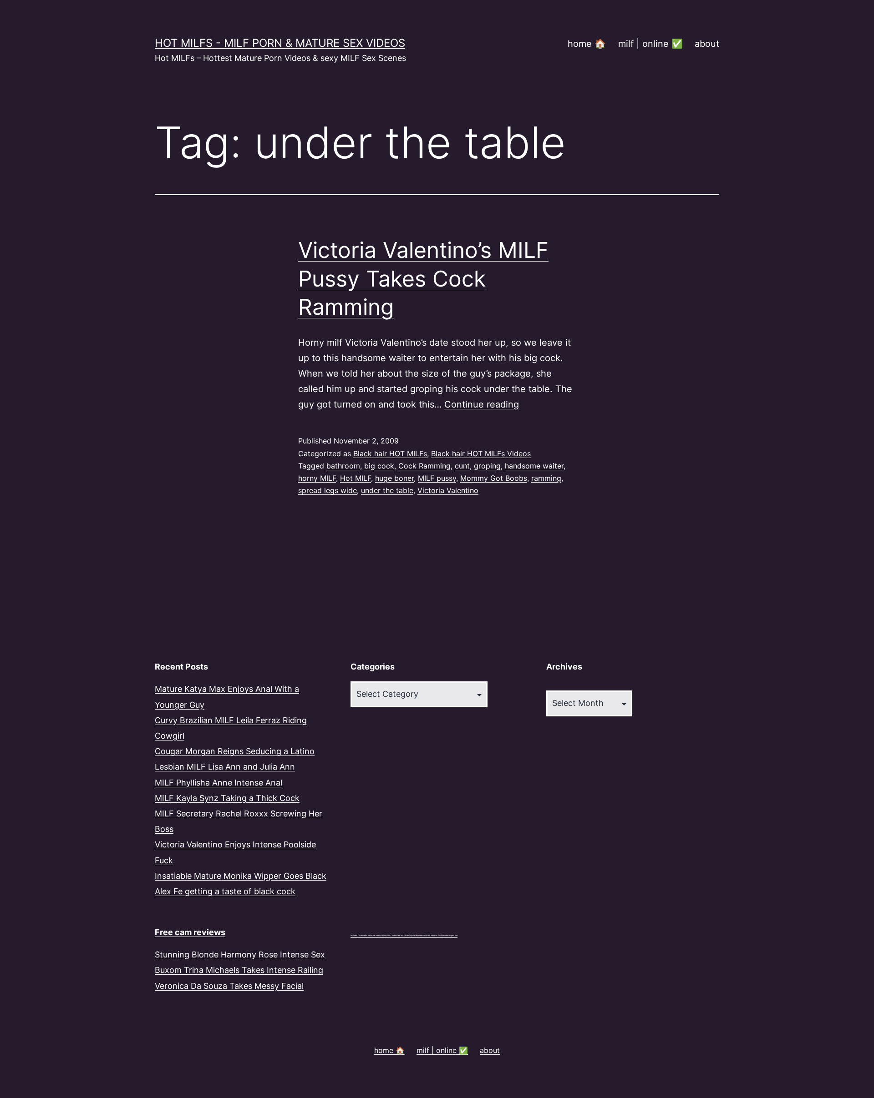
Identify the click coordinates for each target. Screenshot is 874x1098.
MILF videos (392, 935)
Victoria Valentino (447, 490)
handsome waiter (534, 465)
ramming (546, 478)
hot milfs (368, 935)
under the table (387, 490)
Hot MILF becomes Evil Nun (433, 935)
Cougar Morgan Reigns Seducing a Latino (235, 751)
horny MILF (317, 478)
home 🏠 (587, 43)
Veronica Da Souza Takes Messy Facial (229, 986)
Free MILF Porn (403, 935)
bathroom (343, 465)
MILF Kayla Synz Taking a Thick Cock (227, 798)
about (707, 43)
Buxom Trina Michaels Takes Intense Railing (239, 970)
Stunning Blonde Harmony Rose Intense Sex (240, 954)
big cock (379, 465)
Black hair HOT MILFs (390, 453)
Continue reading (481, 404)
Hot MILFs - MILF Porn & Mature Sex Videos (280, 43)
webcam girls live (450, 935)
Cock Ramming (424, 465)
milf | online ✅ (650, 43)
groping (487, 465)
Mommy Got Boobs (493, 478)
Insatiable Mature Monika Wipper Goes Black (240, 876)
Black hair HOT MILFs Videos (481, 453)
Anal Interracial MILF (379, 935)
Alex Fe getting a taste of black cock (225, 891)
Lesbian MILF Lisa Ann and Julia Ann (225, 766)
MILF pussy (437, 478)
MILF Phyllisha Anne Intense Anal (218, 782)
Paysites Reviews (416, 935)
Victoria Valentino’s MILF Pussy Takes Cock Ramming (423, 278)
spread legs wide (327, 490)
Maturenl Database (358, 935)
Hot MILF (355, 478)
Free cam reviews (190, 932)
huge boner (394, 478)
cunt (462, 465)
